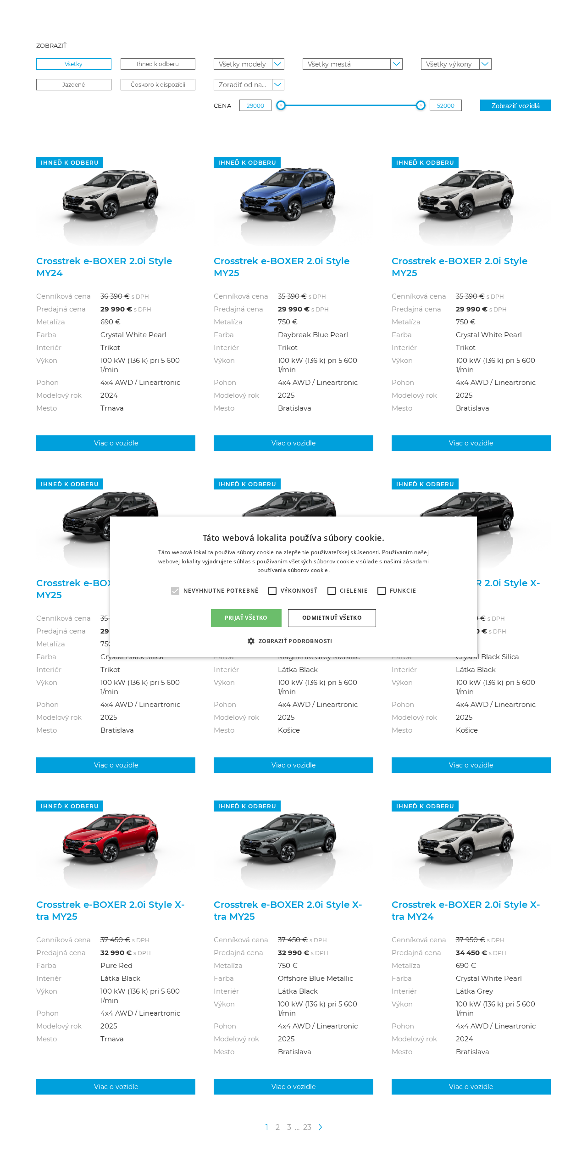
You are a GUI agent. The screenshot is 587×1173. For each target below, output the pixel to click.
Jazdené (73, 84)
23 (307, 1127)
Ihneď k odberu (158, 63)
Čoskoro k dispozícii (158, 84)
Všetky (74, 63)
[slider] (281, 105)
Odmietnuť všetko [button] (332, 618)
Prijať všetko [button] (246, 618)
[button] (293, 640)
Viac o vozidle (116, 443)
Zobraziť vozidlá (516, 106)
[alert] (293, 586)
